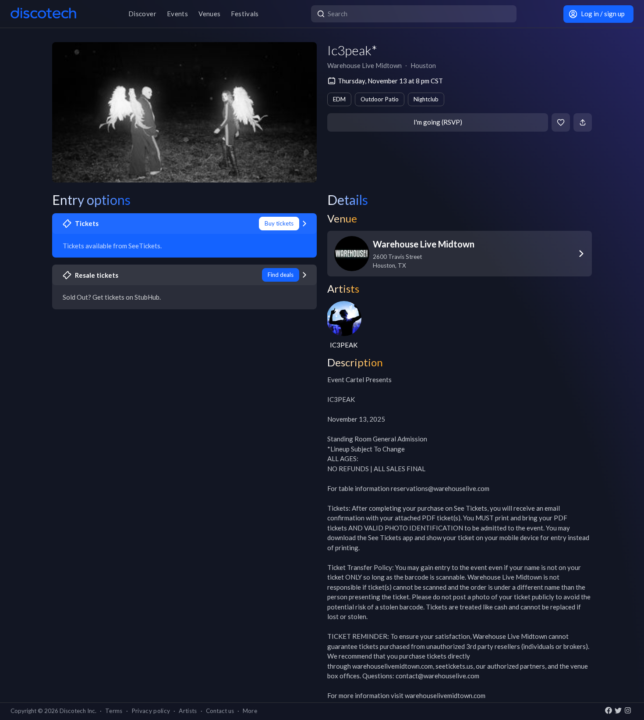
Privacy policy (150, 710)
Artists (188, 710)
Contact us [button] (220, 710)
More (250, 710)
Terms (114, 710)
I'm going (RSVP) (438, 122)
